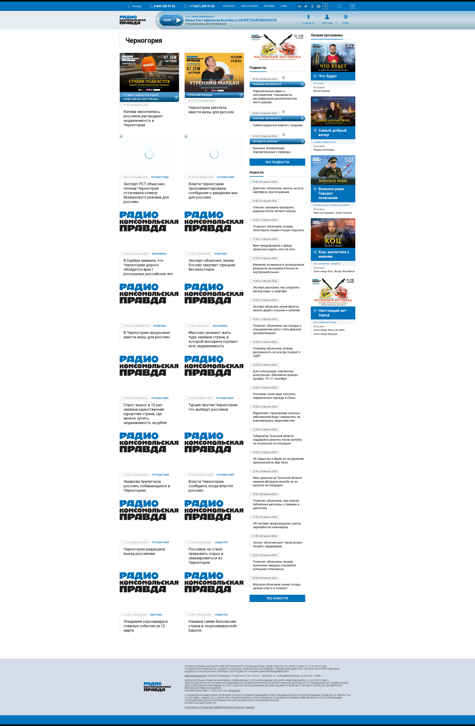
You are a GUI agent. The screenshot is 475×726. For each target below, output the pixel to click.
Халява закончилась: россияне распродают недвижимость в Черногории (143, 118)
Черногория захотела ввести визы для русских (211, 109)
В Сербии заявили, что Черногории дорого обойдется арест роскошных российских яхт (148, 267)
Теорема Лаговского (267, 84)
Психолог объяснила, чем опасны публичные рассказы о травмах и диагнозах (276, 504)
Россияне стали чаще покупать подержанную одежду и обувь (274, 396)
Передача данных (265, 141)
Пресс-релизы (249, 6)
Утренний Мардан (200, 95)
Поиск (339, 6)
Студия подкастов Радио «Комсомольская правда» (141, 97)
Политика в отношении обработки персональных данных (220, 707)
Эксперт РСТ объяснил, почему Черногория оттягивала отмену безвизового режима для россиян (146, 193)
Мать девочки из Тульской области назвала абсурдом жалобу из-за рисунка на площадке (277, 481)
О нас (283, 6)
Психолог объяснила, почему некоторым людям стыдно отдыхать (278, 228)
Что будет (328, 76)
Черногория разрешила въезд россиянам (144, 551)
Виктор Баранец (324, 212)
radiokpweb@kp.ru (196, 676)
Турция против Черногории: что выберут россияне (213, 407)
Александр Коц (323, 271)
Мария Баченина (324, 149)
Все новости (277, 598)
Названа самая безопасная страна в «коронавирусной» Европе (213, 626)
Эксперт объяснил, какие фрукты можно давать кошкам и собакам (276, 308)
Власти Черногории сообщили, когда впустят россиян (211, 486)
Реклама (269, 6)
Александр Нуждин (325, 334)
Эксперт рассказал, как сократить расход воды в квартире (276, 289)
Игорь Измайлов (344, 271)
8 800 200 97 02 (164, 6)
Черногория (143, 40)
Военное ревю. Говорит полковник (332, 193)
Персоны (327, 23)
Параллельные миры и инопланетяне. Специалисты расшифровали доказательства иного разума (275, 96)
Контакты (229, 6)
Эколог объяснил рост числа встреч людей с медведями (277, 544)
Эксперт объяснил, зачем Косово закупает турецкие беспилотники (212, 265)
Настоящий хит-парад (277, 47)
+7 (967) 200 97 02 (201, 6)
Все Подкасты (277, 162)
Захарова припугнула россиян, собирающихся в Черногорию (147, 486)
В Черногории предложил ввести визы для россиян (147, 334)
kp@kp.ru (234, 690)
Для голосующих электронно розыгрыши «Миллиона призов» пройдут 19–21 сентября (275, 374)
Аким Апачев (344, 212)
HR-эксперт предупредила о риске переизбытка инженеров (277, 525)
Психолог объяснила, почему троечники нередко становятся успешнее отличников (274, 565)
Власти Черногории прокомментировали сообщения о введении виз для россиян (213, 190)
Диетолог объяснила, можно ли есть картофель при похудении (278, 190)
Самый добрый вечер (324, 142)
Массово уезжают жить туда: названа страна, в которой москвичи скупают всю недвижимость (213, 339)
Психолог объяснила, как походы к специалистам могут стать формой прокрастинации (277, 329)
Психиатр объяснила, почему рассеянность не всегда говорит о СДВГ (276, 352)
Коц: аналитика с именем (327, 263)
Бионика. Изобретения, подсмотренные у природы (272, 150)
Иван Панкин (322, 91)
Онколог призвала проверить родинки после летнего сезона (274, 209)
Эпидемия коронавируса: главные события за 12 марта (146, 626)
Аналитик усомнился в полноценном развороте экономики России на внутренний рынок (278, 268)
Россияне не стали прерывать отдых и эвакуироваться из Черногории (206, 556)
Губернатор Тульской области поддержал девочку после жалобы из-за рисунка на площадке (277, 439)
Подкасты (308, 23)
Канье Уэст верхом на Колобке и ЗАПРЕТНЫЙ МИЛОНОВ (230, 20)
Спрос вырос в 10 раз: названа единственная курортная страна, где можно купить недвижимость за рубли (145, 414)
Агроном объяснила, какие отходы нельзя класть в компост (277, 586)
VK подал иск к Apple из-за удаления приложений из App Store (278, 460)
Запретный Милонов (203, 17)
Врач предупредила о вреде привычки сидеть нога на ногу (274, 247)
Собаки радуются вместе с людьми (277, 125)
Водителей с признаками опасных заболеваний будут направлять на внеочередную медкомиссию (276, 416)
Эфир (346, 23)
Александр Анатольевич (329, 329)
